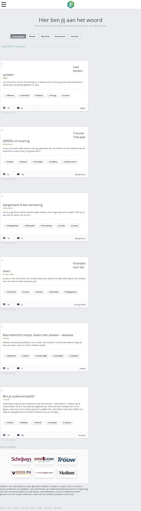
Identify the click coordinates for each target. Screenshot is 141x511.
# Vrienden (11, 292)
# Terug (52, 95)
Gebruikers (48, 508)
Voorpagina (18, 36)
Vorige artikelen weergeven (13, 46)
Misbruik (16, 508)
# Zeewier (74, 356)
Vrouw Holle (8, 274)
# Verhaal (24, 95)
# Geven (39, 292)
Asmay (6, 338)
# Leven (65, 95)
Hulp (9, 508)
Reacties (45, 36)
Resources (60, 36)
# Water (25, 356)
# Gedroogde (41, 356)
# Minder (24, 422)
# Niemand (29, 225)
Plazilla (70, 4)
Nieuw (32, 36)
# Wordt (37, 422)
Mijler (5, 78)
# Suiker (10, 422)
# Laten (61, 225)
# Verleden (38, 162)
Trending (24, 508)
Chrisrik (6, 399)
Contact (74, 36)
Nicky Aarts (8, 144)
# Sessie (23, 162)
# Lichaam (52, 422)
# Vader (9, 162)
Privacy (3, 508)
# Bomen (10, 95)
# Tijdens (53, 162)
